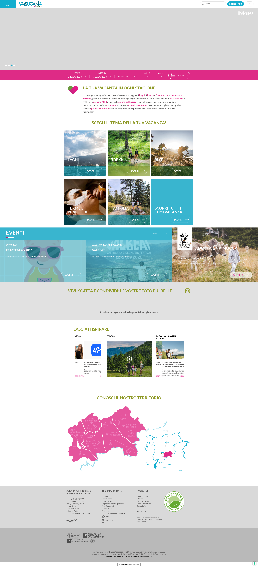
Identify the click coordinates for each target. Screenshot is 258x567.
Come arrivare (107, 501)
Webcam (109, 521)
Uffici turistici (107, 499)
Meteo (108, 517)
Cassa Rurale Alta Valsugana (148, 517)
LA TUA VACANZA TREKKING (126, 47)
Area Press (106, 511)
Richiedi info (235, 4)
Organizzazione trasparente (113, 503)
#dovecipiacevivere (148, 312)
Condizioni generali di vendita (113, 513)
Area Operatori (108, 506)
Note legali (72, 506)
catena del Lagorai (127, 102)
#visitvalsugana (129, 312)
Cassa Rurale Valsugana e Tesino (149, 519)
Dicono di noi (107, 508)
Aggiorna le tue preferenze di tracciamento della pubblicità (129, 556)
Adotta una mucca (144, 503)
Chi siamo (105, 496)
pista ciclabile (176, 98)
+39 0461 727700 (77, 499)
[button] (6, 65)
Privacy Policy (73, 508)
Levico (150, 95)
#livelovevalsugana (110, 312)
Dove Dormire (142, 496)
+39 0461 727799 (77, 501)
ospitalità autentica (138, 105)
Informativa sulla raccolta (129, 564)
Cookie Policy (73, 511)
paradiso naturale (100, 108)
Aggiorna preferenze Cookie (79, 513)
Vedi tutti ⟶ (160, 233)
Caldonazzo (162, 95)
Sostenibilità (142, 506)
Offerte (140, 499)
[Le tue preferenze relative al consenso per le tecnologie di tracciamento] (254, 563)
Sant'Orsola (141, 522)
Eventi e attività (143, 501)
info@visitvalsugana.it (75, 504)
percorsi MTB (100, 102)
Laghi (142, 95)
